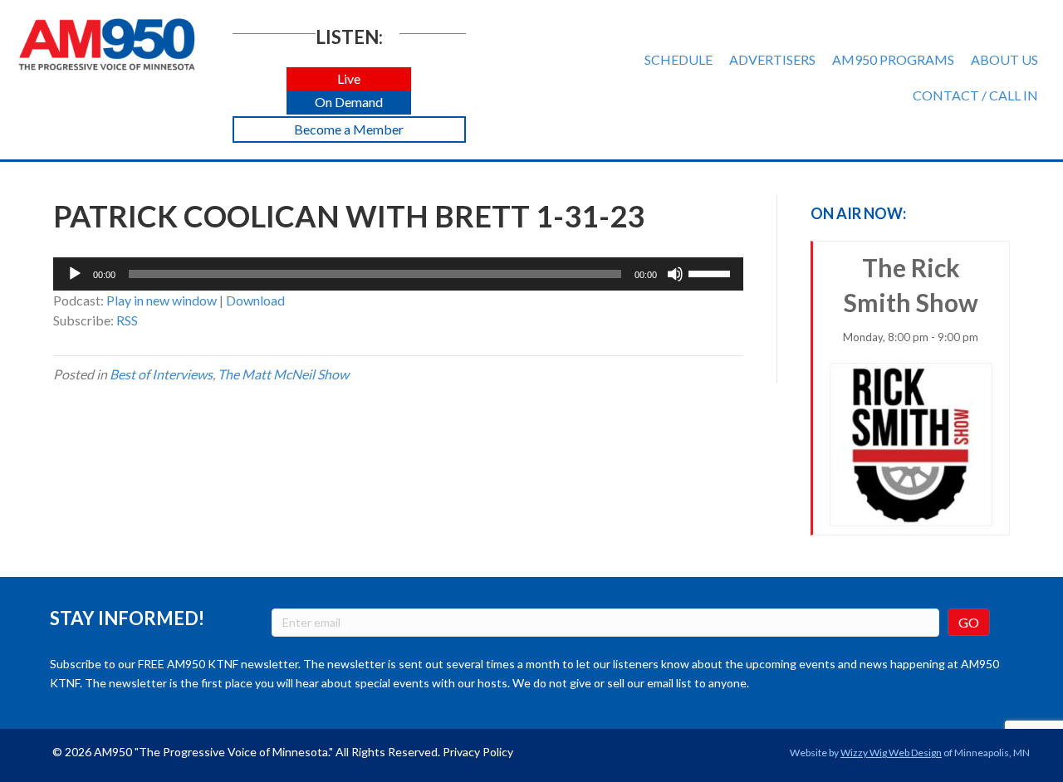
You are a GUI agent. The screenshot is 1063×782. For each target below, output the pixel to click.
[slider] (711, 272)
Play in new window (161, 300)
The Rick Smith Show (910, 298)
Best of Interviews (161, 374)
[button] (349, 79)
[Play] (74, 274)
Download (255, 300)
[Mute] (675, 274)
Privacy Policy (478, 752)
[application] (398, 274)
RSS (127, 320)
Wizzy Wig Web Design (891, 752)
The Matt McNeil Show (283, 374)
